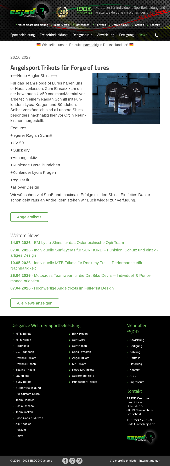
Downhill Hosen (26, 363)
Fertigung (126, 34)
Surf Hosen (79, 345)
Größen (139, 24)
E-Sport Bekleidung (28, 387)
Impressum (137, 382)
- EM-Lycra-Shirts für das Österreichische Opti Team (67, 242)
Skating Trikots (25, 369)
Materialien (82, 24)
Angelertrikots (29, 217)
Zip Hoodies (23, 423)
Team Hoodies (25, 399)
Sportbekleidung (22, 34)
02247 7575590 (143, 420)
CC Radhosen (25, 351)
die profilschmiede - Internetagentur (136, 460)
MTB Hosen (23, 339)
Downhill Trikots (26, 357)
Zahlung (135, 352)
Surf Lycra (78, 339)
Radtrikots (22, 345)
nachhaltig (91, 45)
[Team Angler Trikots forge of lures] (126, 98)
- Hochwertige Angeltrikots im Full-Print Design (62, 288)
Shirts (19, 435)
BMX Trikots (23, 381)
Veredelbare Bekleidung (33, 24)
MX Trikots (79, 363)
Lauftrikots (22, 375)
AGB (133, 376)
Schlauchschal (25, 406)
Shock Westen (81, 351)
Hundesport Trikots (84, 381)
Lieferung (136, 363)
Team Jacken (24, 412)
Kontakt (155, 24)
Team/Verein (62, 24)
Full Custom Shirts (28, 393)
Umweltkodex (120, 24)
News (143, 34)
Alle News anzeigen (34, 303)
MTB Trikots (23, 333)
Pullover (21, 429)
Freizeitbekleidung (54, 34)
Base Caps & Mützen (29, 418)
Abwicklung (105, 34)
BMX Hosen (80, 333)
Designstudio (82, 34)
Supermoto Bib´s (83, 375)
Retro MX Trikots (83, 369)
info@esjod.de (145, 424)
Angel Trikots (80, 357)
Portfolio (100, 24)
